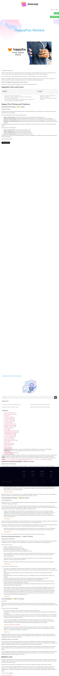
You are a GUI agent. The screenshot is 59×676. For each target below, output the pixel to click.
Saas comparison (8, 444)
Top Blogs (6, 451)
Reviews (6, 441)
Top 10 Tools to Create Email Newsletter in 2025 (11, 404)
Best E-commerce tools (9, 414)
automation (8, 459)
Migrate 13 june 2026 (9, 439)
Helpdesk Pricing (8, 428)
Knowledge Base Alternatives (10, 430)
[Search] (55, 397)
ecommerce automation (35, 459)
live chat (25, 461)
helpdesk (44, 459)
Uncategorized (7, 454)
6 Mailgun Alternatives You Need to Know (10, 407)
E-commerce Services (9, 423)
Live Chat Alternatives (9, 434)
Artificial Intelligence (8, 412)
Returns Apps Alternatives (10, 440)
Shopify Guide (7, 448)
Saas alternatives (8, 443)
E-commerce (7, 422)
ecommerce (29, 459)
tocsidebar (28, 461)
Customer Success (8, 419)
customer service (14, 459)
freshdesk (40, 459)
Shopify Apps (7, 447)
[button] (5, 143)
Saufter (23, 654)
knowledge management (19, 461)
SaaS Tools (6, 446)
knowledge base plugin (11, 461)
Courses (6, 415)
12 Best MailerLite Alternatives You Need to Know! (40, 407)
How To (6, 429)
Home (52, 9)
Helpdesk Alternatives (9, 425)
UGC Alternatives (8, 452)
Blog (57, 9)
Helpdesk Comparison (9, 426)
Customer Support (8, 421)
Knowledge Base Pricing (9, 433)
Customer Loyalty (8, 417)
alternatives (4, 459)
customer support (22, 459)
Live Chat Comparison (9, 436)
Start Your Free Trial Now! (6, 675)
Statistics (6, 450)
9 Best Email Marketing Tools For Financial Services (40, 404)
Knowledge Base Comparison (10, 432)
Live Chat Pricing (8, 437)
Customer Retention (8, 418)
